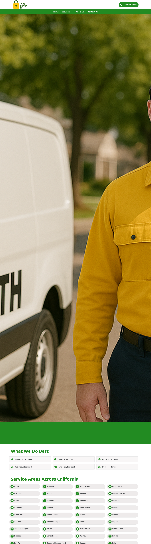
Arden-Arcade (52, 515)
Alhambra (83, 493)
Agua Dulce (117, 486)
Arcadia (115, 508)
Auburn (82, 522)
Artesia (115, 515)
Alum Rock (84, 501)
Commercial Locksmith (67, 459)
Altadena (50, 501)
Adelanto (50, 486)
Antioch (50, 508)
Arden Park (18, 515)
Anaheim (115, 501)
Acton (16, 486)
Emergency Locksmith (67, 467)
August (115, 522)
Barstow (83, 536)
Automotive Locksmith (23, 467)
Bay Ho (115, 536)
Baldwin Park (117, 529)
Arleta (82, 515)
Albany (49, 493)
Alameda (18, 493)
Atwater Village (53, 522)
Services (66, 12)
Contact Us (92, 12)
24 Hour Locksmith (109, 467)
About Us (80, 12)
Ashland (17, 522)
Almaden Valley (118, 493)
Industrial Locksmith (110, 459)
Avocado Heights (21, 529)
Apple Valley (85, 508)
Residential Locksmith (23, 459)
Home (56, 12)
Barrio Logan (52, 536)
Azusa (49, 529)
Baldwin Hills (85, 529)
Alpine (16, 501)
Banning (17, 536)
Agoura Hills (85, 486)
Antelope (18, 508)
